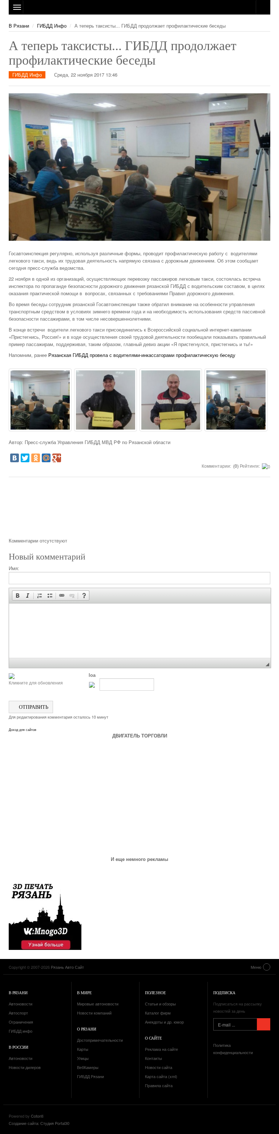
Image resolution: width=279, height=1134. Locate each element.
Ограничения (21, 1022)
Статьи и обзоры (160, 1004)
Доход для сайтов (22, 730)
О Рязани (86, 1029)
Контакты (153, 1058)
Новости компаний (94, 1013)
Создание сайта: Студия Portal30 (39, 1123)
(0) (235, 466)
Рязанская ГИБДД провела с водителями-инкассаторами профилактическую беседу (141, 354)
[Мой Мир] (46, 458)
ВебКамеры (87, 1067)
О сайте (153, 1038)
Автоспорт (18, 1013)
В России (18, 1047)
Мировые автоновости (97, 1004)
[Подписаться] (263, 1024)
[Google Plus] (56, 458)
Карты (82, 1049)
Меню (256, 967)
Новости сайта (158, 1067)
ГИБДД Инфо (51, 25)
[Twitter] (25, 458)
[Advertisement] (139, 510)
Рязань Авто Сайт (139, 7)
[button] (17, 595)
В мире (84, 992)
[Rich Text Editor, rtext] (140, 630)
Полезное (155, 992)
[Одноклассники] (35, 458)
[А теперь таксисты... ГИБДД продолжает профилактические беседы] (40, 400)
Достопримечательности (100, 1040)
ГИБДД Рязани (90, 1076)
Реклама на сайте (161, 1049)
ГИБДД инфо (20, 1031)
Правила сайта (159, 1085)
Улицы (83, 1058)
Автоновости (20, 1004)
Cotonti (37, 1116)
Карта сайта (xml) (161, 1076)
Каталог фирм (158, 1013)
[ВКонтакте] (14, 458)
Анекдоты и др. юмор (164, 1022)
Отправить (32, 706)
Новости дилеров (25, 1067)
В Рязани (19, 25)
